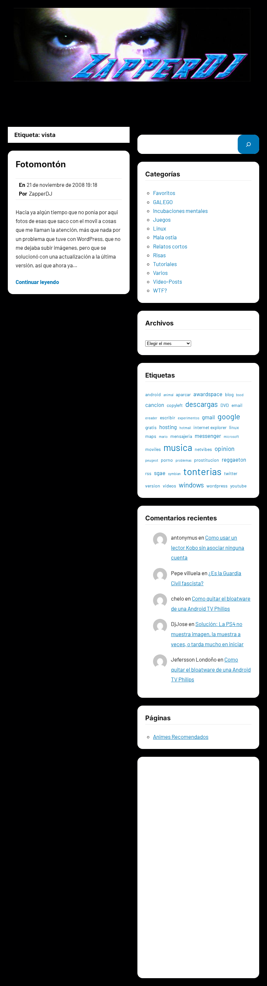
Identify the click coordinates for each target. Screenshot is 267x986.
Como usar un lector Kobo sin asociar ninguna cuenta (207, 547)
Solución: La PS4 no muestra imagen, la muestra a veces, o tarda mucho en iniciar (207, 633)
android (153, 394)
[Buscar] (248, 144)
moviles (153, 449)
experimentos (188, 418)
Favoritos (164, 192)
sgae (159, 473)
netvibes (203, 449)
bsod (240, 395)
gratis (151, 427)
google (229, 416)
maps (150, 436)
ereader (151, 418)
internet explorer (210, 427)
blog (229, 394)
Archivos (155, 334)
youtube (238, 485)
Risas (159, 255)
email (237, 405)
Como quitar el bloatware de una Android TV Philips (211, 669)
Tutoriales (165, 264)
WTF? (160, 290)
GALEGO (163, 202)
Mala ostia (165, 237)
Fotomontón (41, 164)
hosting (168, 427)
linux (234, 427)
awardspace (207, 394)
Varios (160, 272)
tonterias (202, 471)
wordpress (217, 485)
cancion (154, 404)
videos (169, 485)
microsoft (231, 436)
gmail (208, 417)
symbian (174, 473)
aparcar (183, 394)
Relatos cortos (170, 246)
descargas (201, 404)
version (152, 485)
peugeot (151, 460)
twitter (230, 473)
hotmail (185, 428)
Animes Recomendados (180, 736)
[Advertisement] (133, 104)
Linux (159, 228)
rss (148, 473)
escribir (167, 417)
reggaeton (234, 459)
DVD (224, 405)
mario (163, 436)
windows (191, 485)
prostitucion (206, 460)
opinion (224, 448)
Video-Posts (167, 281)
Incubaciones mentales (180, 210)
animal (168, 395)
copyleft (175, 405)
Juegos (162, 219)
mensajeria (181, 436)
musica (177, 447)
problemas (183, 460)
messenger (208, 435)
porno (167, 460)
